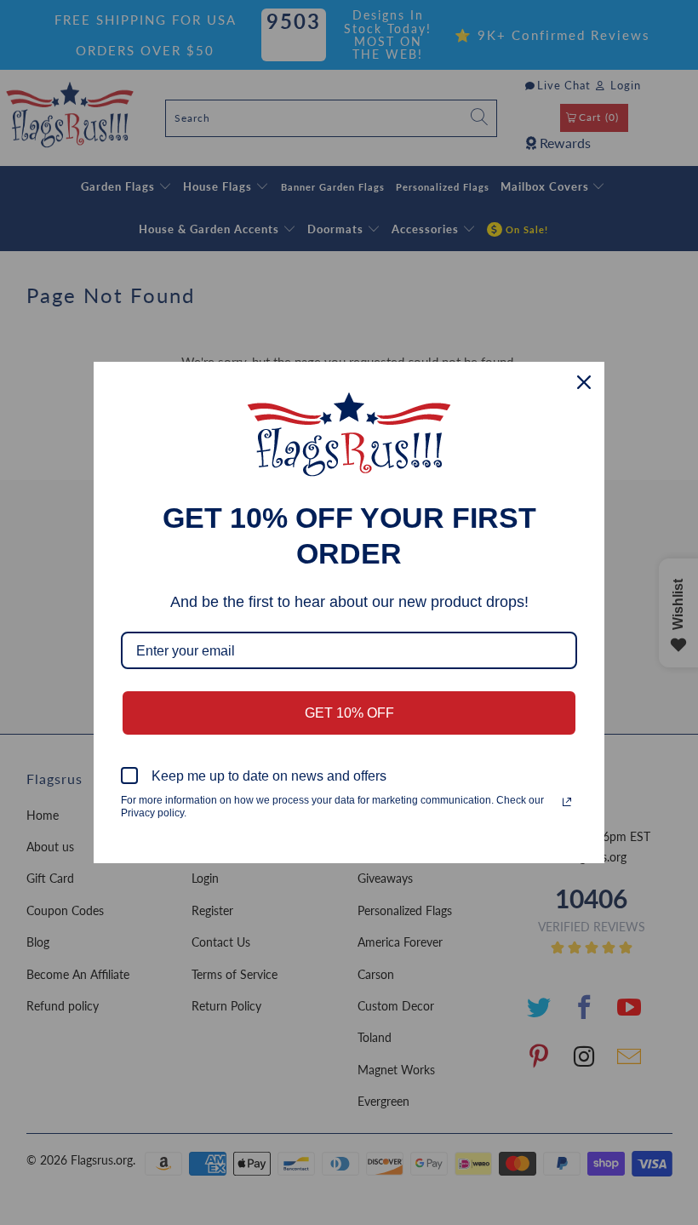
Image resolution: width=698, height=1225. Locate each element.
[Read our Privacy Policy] (567, 802)
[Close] (584, 382)
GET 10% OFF (349, 713)
